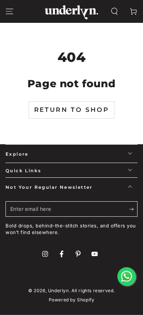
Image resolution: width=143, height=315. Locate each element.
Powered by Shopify (72, 299)
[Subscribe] (133, 209)
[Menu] (9, 11)
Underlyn (58, 290)
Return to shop (71, 109)
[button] (114, 11)
